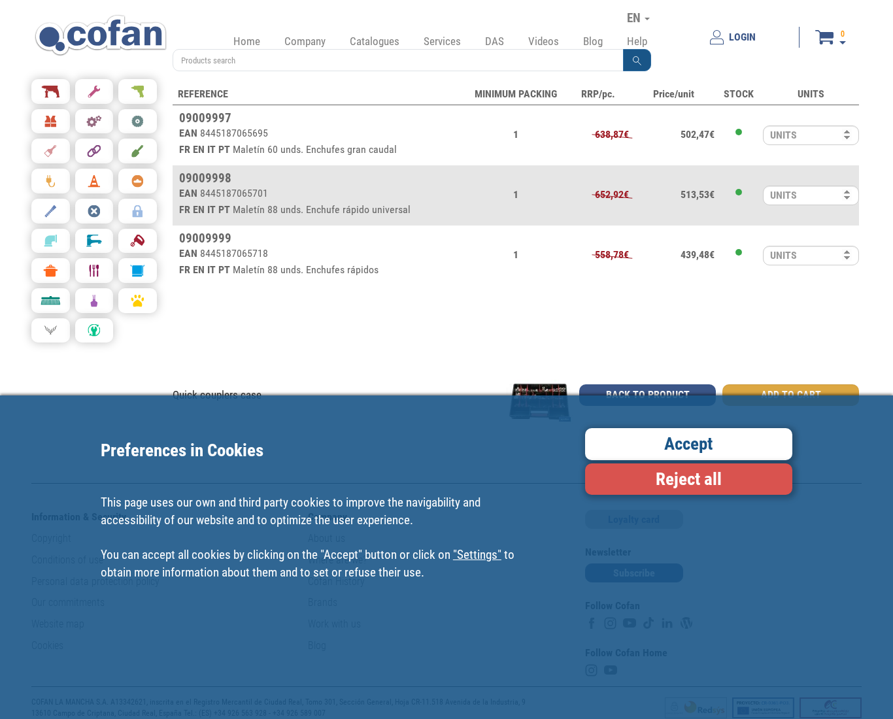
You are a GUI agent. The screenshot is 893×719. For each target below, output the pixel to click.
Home (246, 41)
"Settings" (477, 553)
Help (637, 41)
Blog (593, 41)
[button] (637, 60)
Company (305, 41)
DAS (494, 41)
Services (442, 41)
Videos (543, 41)
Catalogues (374, 41)
